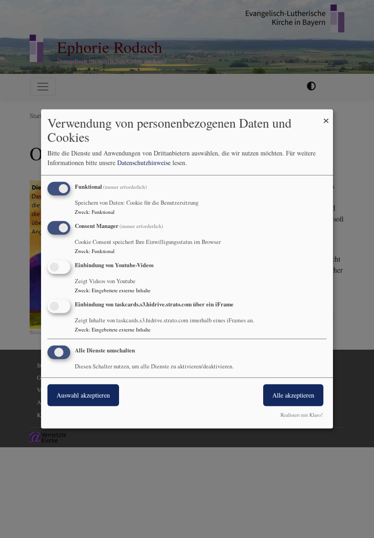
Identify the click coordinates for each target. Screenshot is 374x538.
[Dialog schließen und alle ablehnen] (326, 115)
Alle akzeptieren (293, 394)
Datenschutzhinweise (144, 162)
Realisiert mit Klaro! (301, 414)
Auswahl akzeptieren (83, 394)
